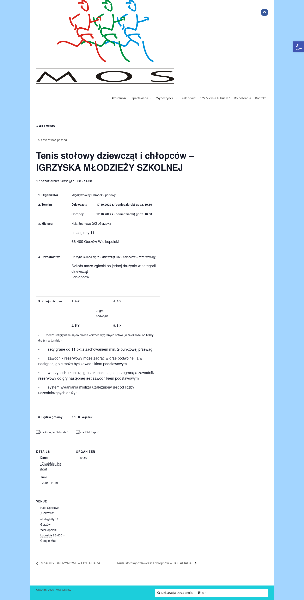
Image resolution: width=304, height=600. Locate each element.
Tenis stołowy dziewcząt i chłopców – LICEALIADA (155, 563)
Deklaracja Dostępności (177, 593)
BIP (204, 593)
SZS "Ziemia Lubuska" (215, 98)
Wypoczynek (164, 98)
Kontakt (260, 98)
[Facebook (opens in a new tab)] (264, 12)
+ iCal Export (91, 432)
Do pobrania (242, 98)
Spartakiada (140, 98)
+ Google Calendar (55, 432)
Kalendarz (189, 98)
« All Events (45, 125)
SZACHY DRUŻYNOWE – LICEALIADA (70, 563)
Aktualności (119, 98)
